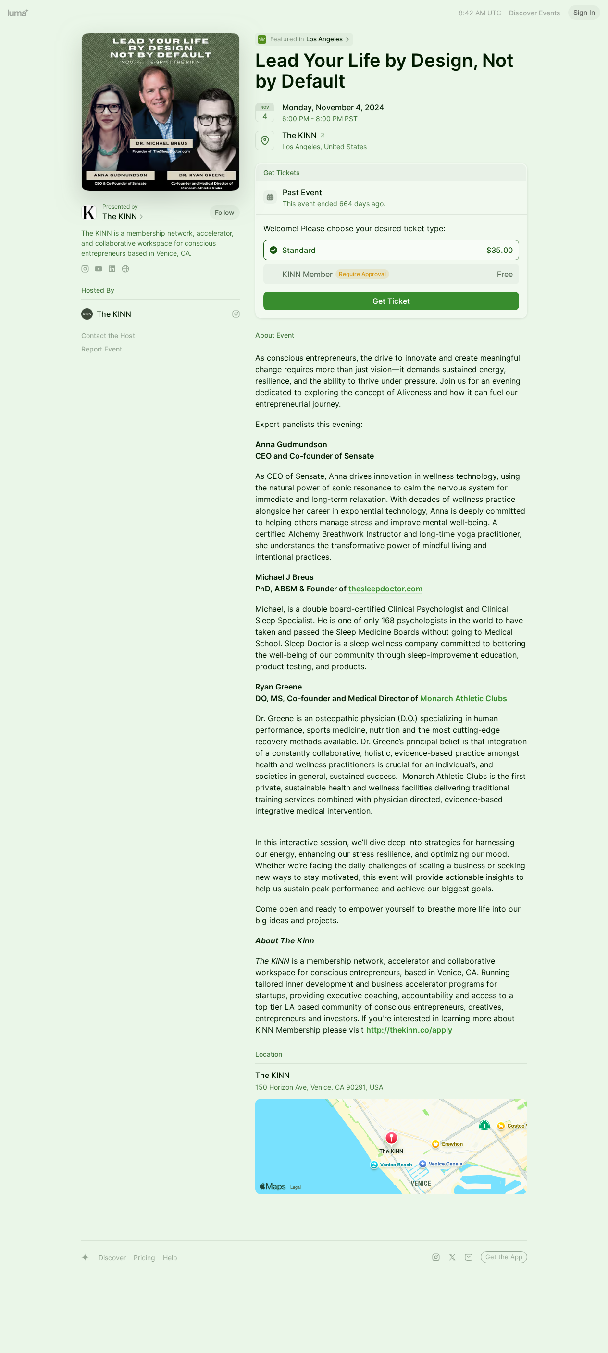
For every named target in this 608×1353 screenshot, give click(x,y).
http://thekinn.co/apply (409, 1030)
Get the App (503, 1257)
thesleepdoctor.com (385, 588)
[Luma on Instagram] (436, 1257)
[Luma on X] (452, 1257)
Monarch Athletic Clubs (463, 698)
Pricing (144, 1257)
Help (170, 1257)
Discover (112, 1257)
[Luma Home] (18, 12)
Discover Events (534, 13)
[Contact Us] (468, 1257)
